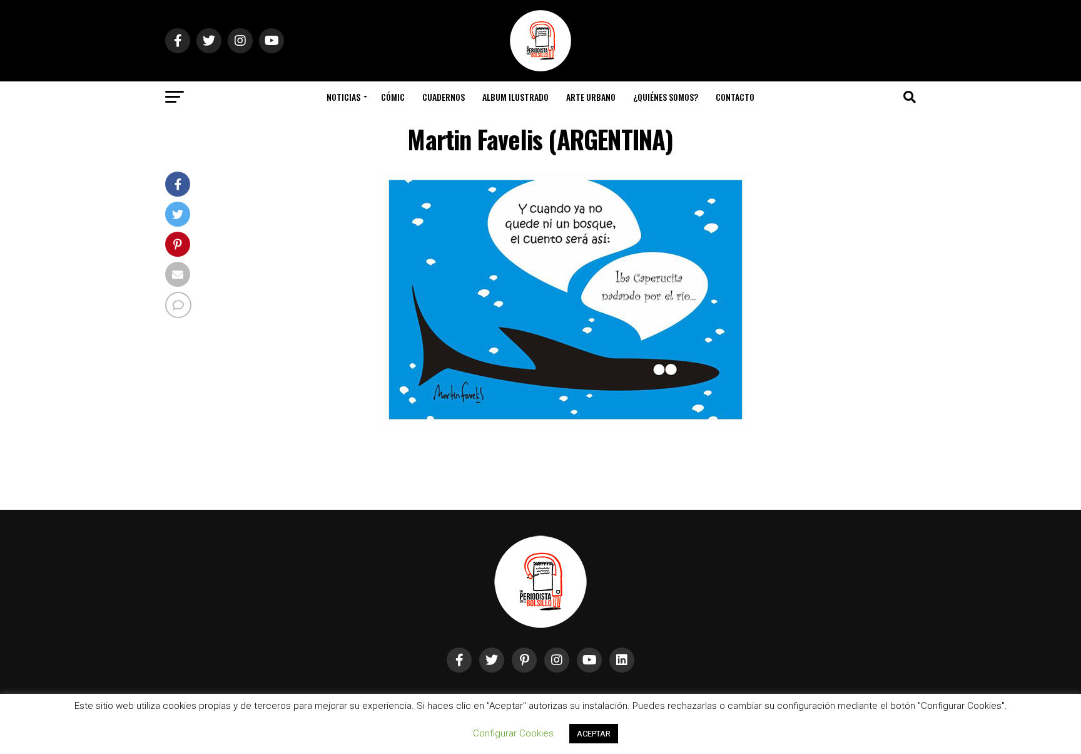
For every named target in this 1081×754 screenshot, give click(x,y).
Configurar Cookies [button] (513, 733)
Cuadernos (443, 96)
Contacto (735, 96)
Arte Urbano (591, 96)
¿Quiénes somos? (665, 96)
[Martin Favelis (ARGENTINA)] (565, 426)
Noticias (343, 96)
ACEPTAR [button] (594, 733)
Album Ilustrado (515, 96)
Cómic (393, 96)
